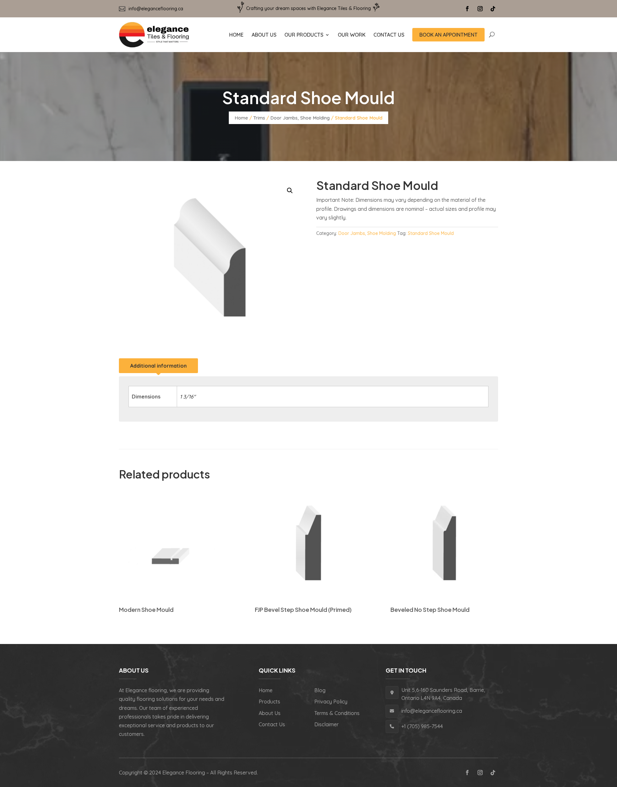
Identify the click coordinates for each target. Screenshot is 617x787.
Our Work (351, 34)
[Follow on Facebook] (467, 9)
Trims (259, 118)
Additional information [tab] (158, 365)
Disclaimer (326, 724)
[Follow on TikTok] (493, 9)
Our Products (303, 34)
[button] (290, 190)
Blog (320, 690)
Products (269, 701)
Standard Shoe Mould (431, 233)
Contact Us (388, 34)
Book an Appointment (448, 34)
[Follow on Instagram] (480, 9)
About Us (264, 34)
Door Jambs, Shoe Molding (300, 118)
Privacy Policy (330, 701)
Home (236, 34)
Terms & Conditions (337, 713)
